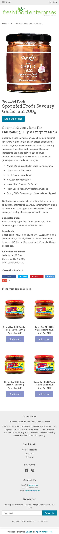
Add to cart (15, 339)
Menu (8, 2)
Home (4, 23)
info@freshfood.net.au (32, 490)
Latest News (29, 416)
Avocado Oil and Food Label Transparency (29, 422)
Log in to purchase (13, 118)
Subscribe (50, 513)
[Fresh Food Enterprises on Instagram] (32, 470)
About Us (29, 453)
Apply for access (44, 531)
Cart (55, 2)
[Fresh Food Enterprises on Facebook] (26, 470)
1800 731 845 (33, 485)
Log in (29, 531)
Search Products (29, 449)
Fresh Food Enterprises (37, 521)
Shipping (29, 457)
